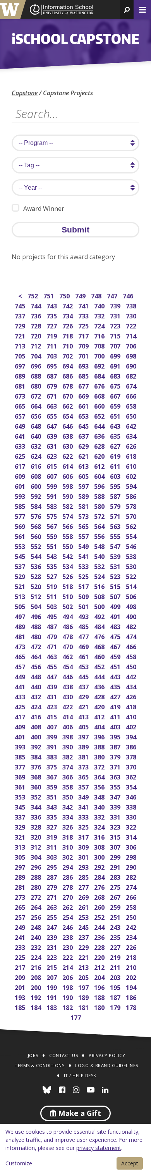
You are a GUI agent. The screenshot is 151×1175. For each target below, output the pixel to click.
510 (68, 596)
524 (100, 576)
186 (131, 997)
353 (20, 796)
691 (116, 365)
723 (116, 325)
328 (36, 826)
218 (131, 956)
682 (131, 375)
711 (52, 345)
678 (68, 385)
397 (84, 736)
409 (20, 726)
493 (84, 616)
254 (68, 916)
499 (116, 606)
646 (68, 425)
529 (20, 576)
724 (100, 325)
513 (20, 596)
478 (68, 636)
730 (131, 315)
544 (36, 555)
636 (100, 435)
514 (131, 586)
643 (116, 425)
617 (20, 465)
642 (131, 425)
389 (84, 746)
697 (20, 365)
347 (116, 796)
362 (131, 776)
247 (52, 926)
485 (84, 626)
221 (84, 956)
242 (131, 926)
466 (131, 646)
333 (84, 816)
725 (84, 325)
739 (116, 305)
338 (131, 806)
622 (68, 455)
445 (84, 676)
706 (131, 345)
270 (68, 896)
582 (68, 505)
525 (84, 576)
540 (100, 555)
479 (52, 636)
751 (49, 295)
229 (84, 946)
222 (68, 956)
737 (20, 315)
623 (52, 455)
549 (84, 545)
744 (36, 305)
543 (52, 555)
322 (131, 826)
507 (116, 596)
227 (116, 946)
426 (131, 696)
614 (68, 465)
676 (100, 385)
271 (52, 896)
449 (20, 676)
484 (100, 626)
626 (131, 445)
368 (36, 776)
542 (68, 555)
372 (100, 766)
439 (52, 686)
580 (100, 505)
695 (52, 365)
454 (68, 666)
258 (131, 906)
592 (36, 495)
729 (20, 325)
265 (20, 906)
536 (36, 566)
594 (131, 485)
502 (68, 606)
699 (116, 355)
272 (36, 896)
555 (116, 535)
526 (68, 576)
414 (68, 716)
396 (100, 736)
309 (84, 846)
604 (100, 475)
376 (36, 766)
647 (52, 425)
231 (52, 946)
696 (36, 365)
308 (100, 846)
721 (20, 335)
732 (100, 315)
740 (100, 305)
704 (36, 355)
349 (84, 796)
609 (20, 475)
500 (100, 606)
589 (84, 495)
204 (100, 976)
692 (100, 365)
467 (116, 646)
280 (36, 886)
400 (36, 736)
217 (20, 966)
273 (20, 896)
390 (68, 746)
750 (65, 295)
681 (20, 385)
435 (116, 686)
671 (52, 395)
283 (116, 876)
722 (131, 325)
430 (68, 696)
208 (36, 976)
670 (68, 395)
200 (36, 986)
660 (100, 405)
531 (116, 566)
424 (36, 706)
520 (36, 586)
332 (100, 816)
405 (84, 726)
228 (100, 946)
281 (20, 886)
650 (131, 415)
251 (116, 916)
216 (36, 966)
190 (68, 997)
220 (100, 956)
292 (100, 866)
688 (36, 375)
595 (116, 485)
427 (116, 696)
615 (52, 465)
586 (131, 495)
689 (20, 375)
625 (20, 455)
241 (20, 936)
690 (131, 365)
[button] (127, 9)
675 (116, 385)
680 (36, 385)
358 (68, 786)
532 (100, 566)
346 (131, 796)
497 (20, 616)
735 (52, 315)
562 (131, 525)
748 (97, 295)
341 (84, 806)
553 (20, 545)
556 (100, 535)
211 (116, 966)
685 (84, 375)
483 (116, 626)
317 (84, 836)
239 (52, 936)
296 (36, 866)
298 (131, 856)
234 (131, 936)
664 (36, 405)
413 (84, 716)
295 (52, 866)
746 (128, 295)
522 (131, 576)
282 (131, 876)
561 (20, 535)
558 (68, 535)
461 (84, 656)
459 (116, 656)
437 (84, 686)
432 (36, 696)
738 (131, 305)
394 (131, 736)
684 (100, 375)
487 (52, 626)
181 (84, 1007)
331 (116, 816)
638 (68, 435)
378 (131, 756)
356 (100, 786)
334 (68, 816)
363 (116, 776)
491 (116, 616)
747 (112, 295)
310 (68, 846)
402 (131, 726)
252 (100, 916)
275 (116, 886)
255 (52, 916)
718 (68, 335)
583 (52, 505)
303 (52, 856)
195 (116, 986)
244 (100, 926)
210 (131, 966)
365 (84, 776)
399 (52, 736)
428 (100, 696)
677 (84, 385)
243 (116, 926)
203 (116, 976)
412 (100, 716)
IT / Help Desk (80, 1075)
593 (20, 495)
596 (100, 485)
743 (52, 305)
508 (100, 596)
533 (84, 566)
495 (52, 616)
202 (131, 976)
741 (84, 305)
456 (36, 666)
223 (52, 956)
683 (116, 375)
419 (116, 706)
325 (84, 826)
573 (84, 515)
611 (116, 465)
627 (116, 445)
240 (36, 936)
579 (116, 505)
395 (116, 736)
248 (36, 926)
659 (116, 405)
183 (52, 1007)
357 (84, 786)
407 (52, 726)
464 (36, 656)
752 (33, 295)
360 (36, 786)
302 (68, 856)
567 (52, 525)
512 (36, 596)
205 (84, 976)
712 (36, 345)
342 (68, 806)
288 (36, 876)
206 (68, 976)
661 (84, 405)
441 (20, 686)
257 (20, 916)
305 (20, 856)
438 (68, 686)
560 (36, 535)
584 (36, 505)
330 (131, 816)
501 (84, 606)
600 (36, 485)
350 (68, 796)
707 (116, 345)
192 (36, 997)
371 (116, 766)
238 (68, 936)
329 (20, 826)
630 (68, 445)
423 (52, 706)
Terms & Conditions (39, 1065)
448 (36, 676)
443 (116, 676)
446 (68, 676)
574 (68, 515)
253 (84, 916)
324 (100, 826)
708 (100, 345)
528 (36, 576)
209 (20, 976)
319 (52, 836)
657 (20, 415)
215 (52, 966)
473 (20, 646)
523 (116, 576)
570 (131, 515)
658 (131, 405)
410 (131, 716)
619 (116, 455)
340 (100, 806)
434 (131, 686)
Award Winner (43, 208)
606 (68, 475)
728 (36, 325)
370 (131, 766)
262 (68, 906)
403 (116, 726)
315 (116, 836)
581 (84, 505)
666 (131, 395)
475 (116, 636)
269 (84, 896)
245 (84, 926)
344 (36, 806)
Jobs (33, 1055)
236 (100, 936)
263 (52, 906)
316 (100, 836)
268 (100, 896)
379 (116, 756)
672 (36, 395)
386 (131, 746)
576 (36, 515)
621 (84, 455)
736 (36, 315)
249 (20, 926)
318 (68, 836)
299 (116, 856)
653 (84, 415)
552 (36, 545)
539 (116, 555)
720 (36, 335)
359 (52, 786)
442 (131, 676)
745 (20, 305)
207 (52, 976)
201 (20, 986)
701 (84, 355)
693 (84, 365)
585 (20, 505)
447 (52, 676)
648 (36, 425)
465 (20, 656)
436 (100, 686)
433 (20, 696)
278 (68, 886)
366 (68, 776)
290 (131, 866)
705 (20, 355)
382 (68, 756)
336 (36, 816)
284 (100, 876)
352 (36, 796)
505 (20, 606)
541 (84, 555)
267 (116, 896)
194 (131, 986)
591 (52, 495)
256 (36, 916)
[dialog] (75, 1149)
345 (20, 806)
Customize (18, 1163)
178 (131, 1007)
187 (116, 997)
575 (52, 515)
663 (52, 405)
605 (84, 475)
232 (36, 946)
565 (84, 525)
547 (116, 545)
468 (100, 646)
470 (68, 646)
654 (68, 415)
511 (52, 596)
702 (68, 355)
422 (68, 706)
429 (84, 696)
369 (20, 776)
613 (84, 465)
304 (36, 856)
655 (52, 415)
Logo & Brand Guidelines (106, 1065)
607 (52, 475)
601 (20, 485)
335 (52, 816)
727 (52, 325)
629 (84, 445)
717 (84, 335)
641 (20, 435)
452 (100, 666)
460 (100, 656)
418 (131, 706)
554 (131, 535)
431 (52, 696)
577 (20, 515)
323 (116, 826)
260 (100, 906)
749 (81, 295)
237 (84, 936)
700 (100, 355)
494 (68, 616)
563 (116, 525)
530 (131, 566)
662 (68, 405)
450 (131, 666)
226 (131, 946)
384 (36, 756)
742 (68, 305)
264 (36, 906)
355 (116, 786)
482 (131, 626)
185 (20, 1007)
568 (36, 525)
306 (131, 846)
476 (100, 636)
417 (20, 716)
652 (100, 415)
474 (131, 636)
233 (20, 946)
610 (131, 465)
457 (20, 666)
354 (131, 786)
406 (68, 726)
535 (52, 566)
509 (84, 596)
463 (52, 656)
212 (100, 966)
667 (116, 395)
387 (116, 746)
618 (131, 455)
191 (52, 997)
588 (100, 495)
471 (52, 646)
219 (116, 956)
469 (84, 646)
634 (131, 435)
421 (84, 706)
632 (36, 445)
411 (116, 716)
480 (36, 636)
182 (68, 1007)
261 (84, 906)
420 (100, 706)
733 (84, 315)
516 (100, 586)
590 (68, 495)
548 (100, 545)
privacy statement (98, 1147)
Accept (129, 1163)
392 (36, 746)
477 (84, 636)
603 (116, 475)
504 (36, 606)
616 (36, 465)
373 (84, 766)
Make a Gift (78, 1113)
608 (36, 475)
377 (20, 766)
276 (100, 886)
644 (100, 425)
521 (20, 586)
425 (20, 706)
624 (36, 455)
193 (20, 997)
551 (52, 545)
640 (36, 435)
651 (116, 415)
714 (131, 335)
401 (20, 736)
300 (100, 856)
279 (52, 886)
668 (100, 395)
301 (84, 856)
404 (100, 726)
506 (131, 596)
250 (131, 916)
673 (20, 395)
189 (84, 997)
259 (116, 906)
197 (84, 986)
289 (20, 876)
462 (68, 656)
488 (36, 626)
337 (20, 816)
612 (100, 465)
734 (68, 315)
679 (52, 385)
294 (68, 866)
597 (84, 485)
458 (131, 656)
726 (68, 325)
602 (131, 475)
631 (52, 445)
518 (68, 586)
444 (100, 676)
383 (52, 756)
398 (68, 736)
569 (20, 525)
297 (20, 866)
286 (68, 876)
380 (100, 756)
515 (116, 586)
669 (84, 395)
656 (36, 415)
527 (52, 576)
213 (84, 966)
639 (52, 435)
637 (84, 435)
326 (68, 826)
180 (100, 1007)
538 (131, 555)
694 (68, 365)
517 (84, 586)
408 (36, 726)
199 (52, 986)
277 (84, 886)
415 (52, 716)
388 (100, 746)
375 (52, 766)
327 (52, 826)
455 (52, 666)
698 (131, 355)
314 (131, 836)
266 (131, 896)
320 (36, 836)
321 (20, 836)
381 (84, 756)
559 (52, 535)
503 (52, 606)
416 (36, 716)
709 (84, 345)
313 (20, 846)
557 (84, 535)
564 (100, 525)
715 (116, 335)
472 (36, 646)
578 (131, 505)
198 (68, 986)
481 (20, 636)
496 (36, 616)
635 (116, 435)
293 (84, 866)
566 (68, 525)
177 (76, 1017)
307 (116, 846)
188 (100, 997)
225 (20, 956)
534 (68, 566)
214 (68, 966)
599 (52, 485)
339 (116, 806)
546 (131, 545)
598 (68, 485)
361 (20, 786)
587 (116, 495)
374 (68, 766)
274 (131, 886)
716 (100, 335)
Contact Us (63, 1055)
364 (100, 776)
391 (52, 746)
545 (20, 555)
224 (36, 956)
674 (131, 385)
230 (68, 946)
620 (100, 455)
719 (52, 335)
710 (68, 345)
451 (116, 666)
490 (131, 616)
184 (36, 1007)
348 (100, 796)
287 (52, 876)
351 (52, 796)
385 (20, 756)
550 (68, 545)
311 (52, 846)
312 (36, 846)
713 (20, 345)
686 (68, 375)
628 (100, 445)
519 (52, 586)
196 (100, 986)
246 (68, 926)
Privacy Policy (107, 1055)
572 (100, 515)
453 (84, 666)
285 (84, 876)
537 (20, 566)
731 (116, 315)
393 (20, 746)
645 (84, 425)
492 (100, 616)
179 (116, 1007)
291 (116, 866)
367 (52, 776)
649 (20, 425)
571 (116, 515)
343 (52, 806)
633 (20, 445)
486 (68, 626)
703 (52, 355)
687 (52, 375)
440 (36, 686)
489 (20, 626)
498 (131, 606)
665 (20, 405)
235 (116, 936)
